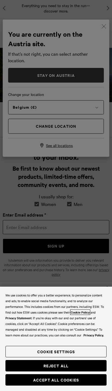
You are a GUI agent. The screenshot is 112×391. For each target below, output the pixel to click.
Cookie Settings (56, 351)
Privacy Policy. (93, 335)
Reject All (56, 365)
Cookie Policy (80, 312)
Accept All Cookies (56, 380)
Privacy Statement (18, 318)
